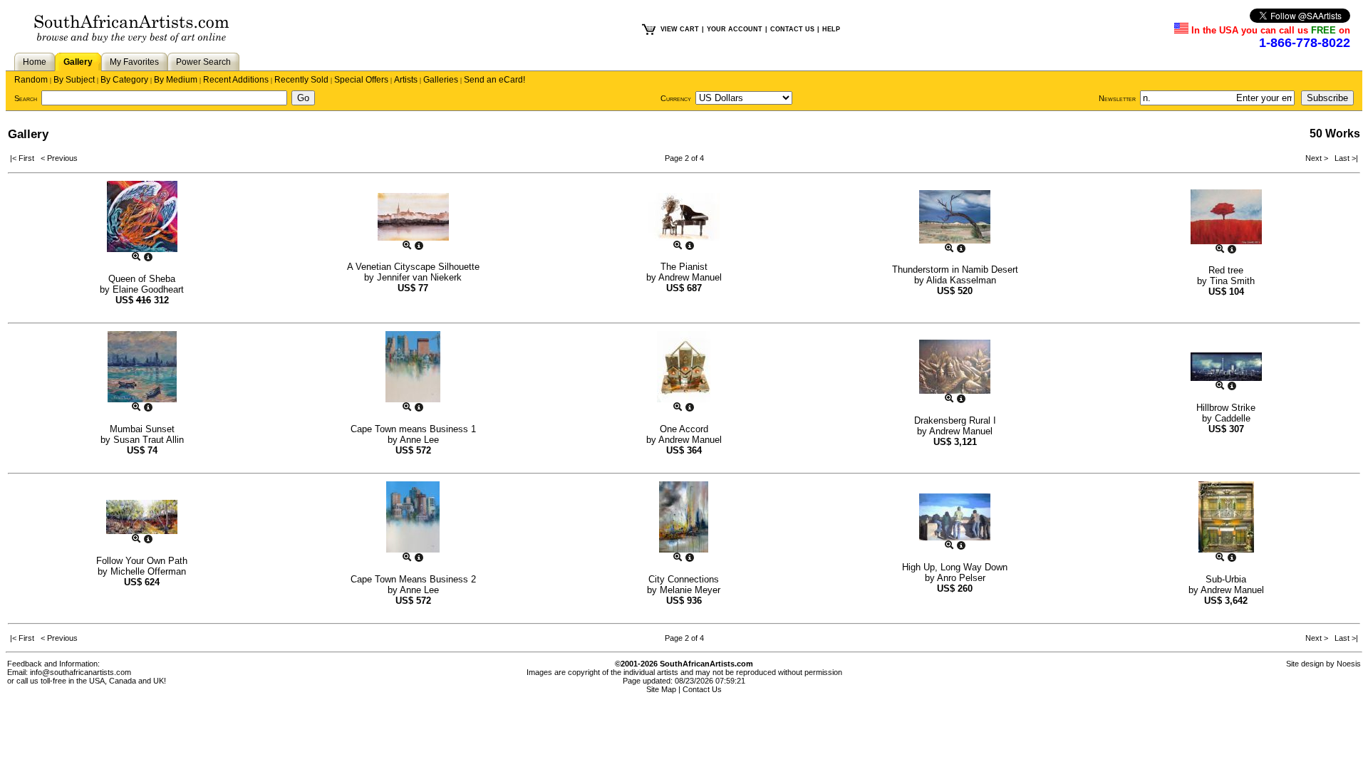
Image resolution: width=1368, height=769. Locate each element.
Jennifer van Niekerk (419, 277)
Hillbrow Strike (1225, 407)
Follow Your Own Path (141, 560)
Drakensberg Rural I (955, 420)
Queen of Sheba (141, 278)
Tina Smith (1232, 281)
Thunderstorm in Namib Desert (955, 269)
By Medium (175, 80)
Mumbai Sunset (142, 429)
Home (34, 62)
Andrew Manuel (690, 277)
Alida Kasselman (961, 280)
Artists (406, 80)
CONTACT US (792, 29)
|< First (25, 158)
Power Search (203, 62)
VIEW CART (679, 29)
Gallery (78, 62)
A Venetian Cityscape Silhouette (413, 266)
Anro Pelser (961, 577)
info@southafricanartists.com (80, 672)
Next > (1317, 158)
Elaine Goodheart (148, 289)
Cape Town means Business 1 (413, 429)
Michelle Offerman (148, 571)
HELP (831, 29)
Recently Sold (301, 80)
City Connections (683, 579)
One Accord (684, 429)
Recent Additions (236, 80)
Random (31, 80)
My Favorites (134, 62)
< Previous (59, 158)
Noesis (1349, 663)
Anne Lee (419, 439)
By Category (124, 80)
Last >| (1344, 158)
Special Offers (361, 80)
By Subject (74, 80)
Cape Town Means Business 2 (413, 579)
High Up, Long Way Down (954, 567)
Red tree (1225, 270)
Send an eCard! (494, 80)
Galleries (440, 80)
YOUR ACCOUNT (734, 29)
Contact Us (702, 689)
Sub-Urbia (1226, 579)
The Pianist (684, 266)
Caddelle (1232, 418)
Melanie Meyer (690, 590)
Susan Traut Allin (148, 439)
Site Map (661, 689)
